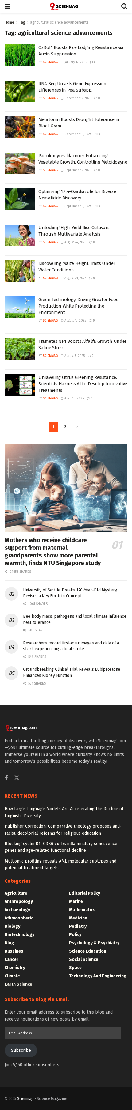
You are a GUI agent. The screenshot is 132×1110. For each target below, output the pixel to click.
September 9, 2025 (77, 170)
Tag (22, 22)
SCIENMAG (50, 62)
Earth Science (18, 984)
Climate (12, 976)
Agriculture (16, 893)
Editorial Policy (84, 893)
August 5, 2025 (74, 356)
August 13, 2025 (75, 321)
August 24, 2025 (75, 242)
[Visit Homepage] (66, 6)
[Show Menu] (7, 6)
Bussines (14, 951)
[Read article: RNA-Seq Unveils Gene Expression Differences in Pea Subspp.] (20, 92)
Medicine (78, 918)
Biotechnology (19, 934)
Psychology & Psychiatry (94, 943)
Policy (75, 934)
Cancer (11, 959)
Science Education (87, 951)
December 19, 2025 (77, 98)
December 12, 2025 (77, 134)
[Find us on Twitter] (16, 778)
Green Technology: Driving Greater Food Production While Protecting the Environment (78, 306)
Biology (12, 926)
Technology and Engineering (97, 976)
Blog (9, 943)
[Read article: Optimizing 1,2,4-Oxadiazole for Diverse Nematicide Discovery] (20, 199)
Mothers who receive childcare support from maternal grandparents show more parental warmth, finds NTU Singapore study (53, 551)
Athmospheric (19, 918)
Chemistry (15, 967)
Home (9, 22)
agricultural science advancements (59, 22)
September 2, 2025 (77, 206)
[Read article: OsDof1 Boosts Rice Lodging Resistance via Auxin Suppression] (20, 55)
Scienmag (25, 1099)
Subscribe (21, 1050)
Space (75, 967)
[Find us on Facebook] (6, 778)
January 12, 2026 (75, 62)
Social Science (83, 959)
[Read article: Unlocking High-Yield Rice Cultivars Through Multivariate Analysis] (20, 236)
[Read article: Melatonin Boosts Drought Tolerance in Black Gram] (20, 127)
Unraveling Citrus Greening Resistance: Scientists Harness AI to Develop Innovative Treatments (82, 384)
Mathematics (82, 909)
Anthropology (19, 901)
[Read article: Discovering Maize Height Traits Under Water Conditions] (20, 271)
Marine (76, 901)
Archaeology (17, 909)
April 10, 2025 (74, 398)
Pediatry (78, 926)
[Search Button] (124, 6)
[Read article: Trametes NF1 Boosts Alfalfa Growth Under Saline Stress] (20, 349)
